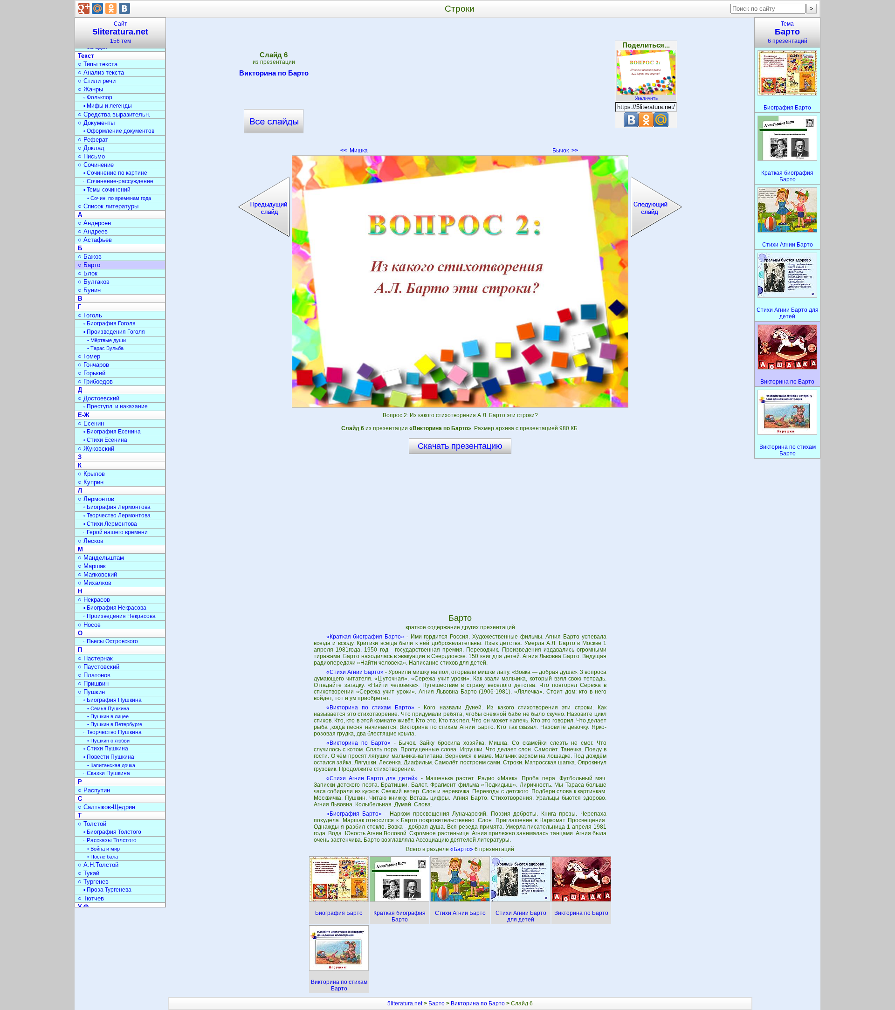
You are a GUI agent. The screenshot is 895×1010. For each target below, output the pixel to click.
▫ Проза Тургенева (107, 889)
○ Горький (91, 373)
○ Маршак (92, 566)
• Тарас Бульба (105, 348)
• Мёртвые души (106, 340)
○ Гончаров (93, 364)
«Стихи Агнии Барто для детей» (372, 778)
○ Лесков (90, 540)
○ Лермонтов (96, 498)
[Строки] (460, 281)
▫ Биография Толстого (112, 832)
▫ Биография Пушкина (112, 700)
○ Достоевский (98, 398)
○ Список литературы (108, 206)
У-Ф (83, 906)
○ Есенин (91, 423)
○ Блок (87, 273)
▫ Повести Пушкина (108, 757)
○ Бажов (90, 256)
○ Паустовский (98, 666)
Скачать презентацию (460, 446)
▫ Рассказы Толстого (110, 840)
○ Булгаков (94, 281)
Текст (86, 55)
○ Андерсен (94, 223)
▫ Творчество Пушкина (112, 732)
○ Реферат (93, 139)
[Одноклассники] (111, 8)
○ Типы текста (97, 64)
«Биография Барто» (354, 814)
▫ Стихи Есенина (105, 440)
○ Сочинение (96, 164)
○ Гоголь (90, 315)
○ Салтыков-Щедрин (106, 807)
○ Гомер (89, 356)
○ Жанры (90, 89)
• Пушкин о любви (108, 740)
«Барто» (462, 849)
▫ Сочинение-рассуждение (118, 181)
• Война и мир (103, 849)
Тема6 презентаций (787, 32)
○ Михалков (94, 582)
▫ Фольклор (97, 97)
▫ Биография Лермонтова (117, 507)
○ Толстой (92, 823)
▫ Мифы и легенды (107, 106)
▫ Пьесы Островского (110, 641)
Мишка (354, 150)
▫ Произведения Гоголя (114, 332)
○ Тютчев (91, 898)
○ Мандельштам (101, 557)
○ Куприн (90, 482)
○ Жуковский (96, 448)
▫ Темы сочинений (107, 189)
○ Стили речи (97, 80)
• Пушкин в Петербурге (114, 724)
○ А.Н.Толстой (98, 864)
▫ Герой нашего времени (115, 532)
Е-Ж (84, 415)
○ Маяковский (97, 574)
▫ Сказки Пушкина (106, 773)
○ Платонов (94, 675)
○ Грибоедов (95, 381)
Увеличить (646, 98)
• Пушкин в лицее (108, 716)
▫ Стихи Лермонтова (110, 524)
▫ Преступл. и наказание (115, 406)
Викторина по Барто (274, 73)
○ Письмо (91, 156)
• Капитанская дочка (111, 765)
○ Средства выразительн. (114, 114)
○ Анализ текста (101, 72)
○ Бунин (89, 290)
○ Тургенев (93, 881)
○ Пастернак (95, 658)
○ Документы (96, 122)
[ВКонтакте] (124, 8)
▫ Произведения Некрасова (119, 616)
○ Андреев (93, 231)
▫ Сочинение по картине (115, 173)
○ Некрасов (94, 599)
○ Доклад (91, 147)
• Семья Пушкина (108, 708)
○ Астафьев (95, 239)
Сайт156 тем (120, 32)
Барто (436, 1003)
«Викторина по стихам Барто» (370, 707)
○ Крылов (91, 473)
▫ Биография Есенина (112, 431)
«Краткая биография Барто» (365, 636)
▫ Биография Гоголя (109, 323)
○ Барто (89, 264)
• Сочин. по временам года (119, 198)
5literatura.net (404, 1003)
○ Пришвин (93, 683)
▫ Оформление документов (118, 131)
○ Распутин (94, 790)
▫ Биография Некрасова (114, 608)
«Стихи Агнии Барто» (355, 672)
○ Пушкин (91, 691)
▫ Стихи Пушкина (105, 748)
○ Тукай (88, 873)
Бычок (565, 150)
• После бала (102, 856)
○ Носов (89, 624)
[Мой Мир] (97, 8)
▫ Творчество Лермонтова (117, 515)
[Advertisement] (460, 88)
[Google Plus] (84, 8)
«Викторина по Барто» (358, 743)
